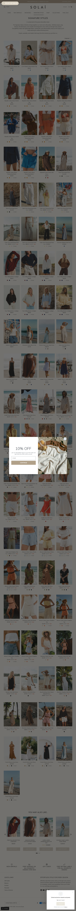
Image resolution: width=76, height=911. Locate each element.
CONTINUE (23, 463)
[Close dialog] (65, 439)
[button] (10, 3)
